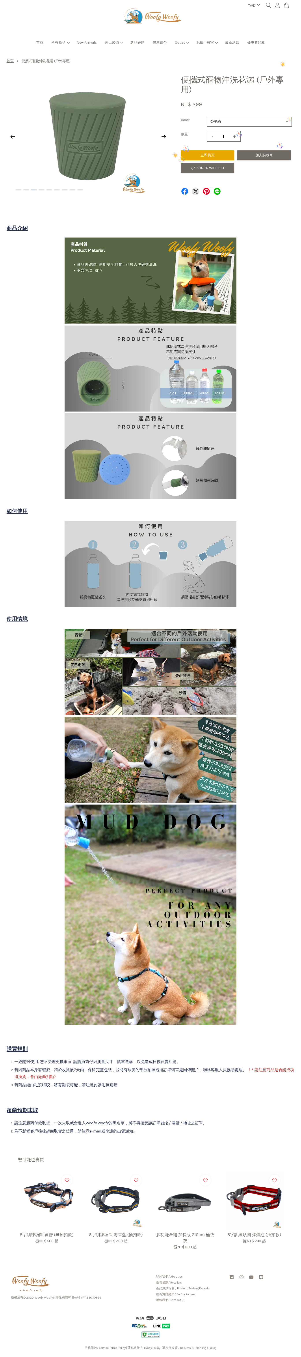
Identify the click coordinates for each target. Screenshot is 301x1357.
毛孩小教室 (205, 42)
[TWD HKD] (253, 5)
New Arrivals (87, 42)
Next (163, 136)
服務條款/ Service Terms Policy (105, 1348)
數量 (184, 134)
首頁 (39, 42)
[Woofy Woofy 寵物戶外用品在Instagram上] (241, 1279)
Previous (12, 136)
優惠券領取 (256, 42)
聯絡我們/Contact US (170, 1300)
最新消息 (232, 42)
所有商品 (58, 42)
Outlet (180, 42)
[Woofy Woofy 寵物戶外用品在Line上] (261, 1279)
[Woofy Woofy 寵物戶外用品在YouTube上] (251, 1279)
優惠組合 (160, 42)
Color (185, 120)
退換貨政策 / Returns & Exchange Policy (189, 1348)
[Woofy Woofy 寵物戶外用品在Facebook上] (232, 1279)
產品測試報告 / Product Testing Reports (183, 1288)
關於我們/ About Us (169, 1276)
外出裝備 (112, 42)
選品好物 (137, 42)
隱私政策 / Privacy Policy (144, 1348)
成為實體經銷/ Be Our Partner (175, 1294)
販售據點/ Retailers (169, 1282)
